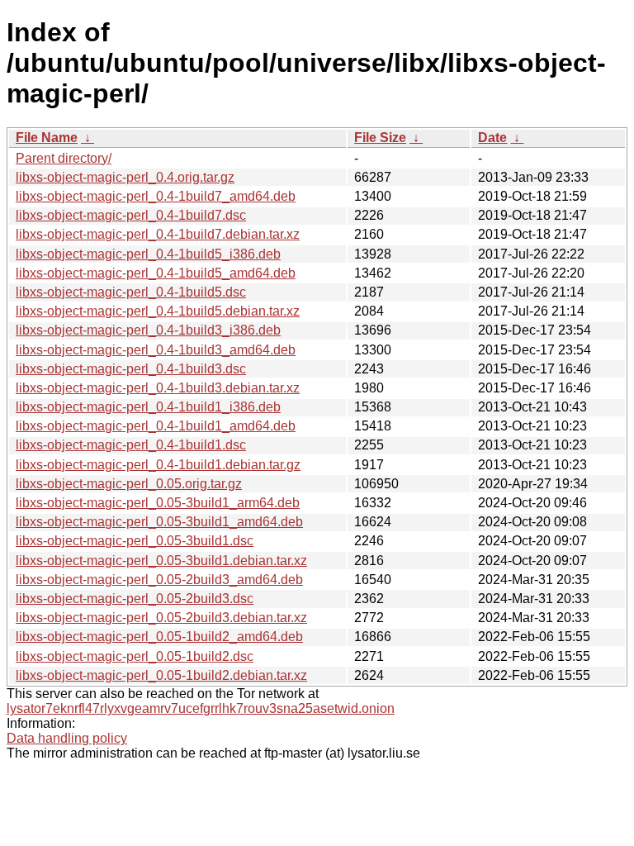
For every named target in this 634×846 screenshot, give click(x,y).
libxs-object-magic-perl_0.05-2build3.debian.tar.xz (161, 618)
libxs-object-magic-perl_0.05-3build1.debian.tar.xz (161, 561)
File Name (47, 138)
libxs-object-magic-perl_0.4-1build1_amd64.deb (156, 426)
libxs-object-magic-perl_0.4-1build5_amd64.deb (156, 273)
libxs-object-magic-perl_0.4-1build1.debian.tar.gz (158, 465)
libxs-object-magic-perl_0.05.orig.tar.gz (129, 484)
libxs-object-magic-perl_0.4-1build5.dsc (131, 292)
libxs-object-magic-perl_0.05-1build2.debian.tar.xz (161, 675)
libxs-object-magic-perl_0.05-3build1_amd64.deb (159, 522)
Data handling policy (67, 738)
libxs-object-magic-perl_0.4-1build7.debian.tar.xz (158, 234)
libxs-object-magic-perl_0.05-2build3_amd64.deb (159, 580)
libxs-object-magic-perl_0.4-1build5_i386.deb (148, 254)
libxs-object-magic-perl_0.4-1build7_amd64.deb (156, 196)
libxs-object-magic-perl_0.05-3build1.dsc (134, 541)
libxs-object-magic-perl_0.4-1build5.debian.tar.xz (158, 311)
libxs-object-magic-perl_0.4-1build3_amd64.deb (156, 350)
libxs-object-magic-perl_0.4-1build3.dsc (131, 369)
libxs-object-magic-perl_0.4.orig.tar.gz (125, 177)
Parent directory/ (63, 158)
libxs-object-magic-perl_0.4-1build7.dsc (131, 215)
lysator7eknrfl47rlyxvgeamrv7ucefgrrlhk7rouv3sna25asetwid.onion (201, 708)
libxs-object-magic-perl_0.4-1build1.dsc (131, 445)
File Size (380, 138)
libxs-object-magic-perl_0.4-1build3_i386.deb (148, 330)
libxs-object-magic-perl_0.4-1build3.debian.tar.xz (158, 388)
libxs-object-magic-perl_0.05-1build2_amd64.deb (159, 637)
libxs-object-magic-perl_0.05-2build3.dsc (134, 599)
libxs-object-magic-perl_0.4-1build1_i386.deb (148, 407)
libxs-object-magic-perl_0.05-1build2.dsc (134, 656)
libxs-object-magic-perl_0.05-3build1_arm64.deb (158, 503)
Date (492, 138)
